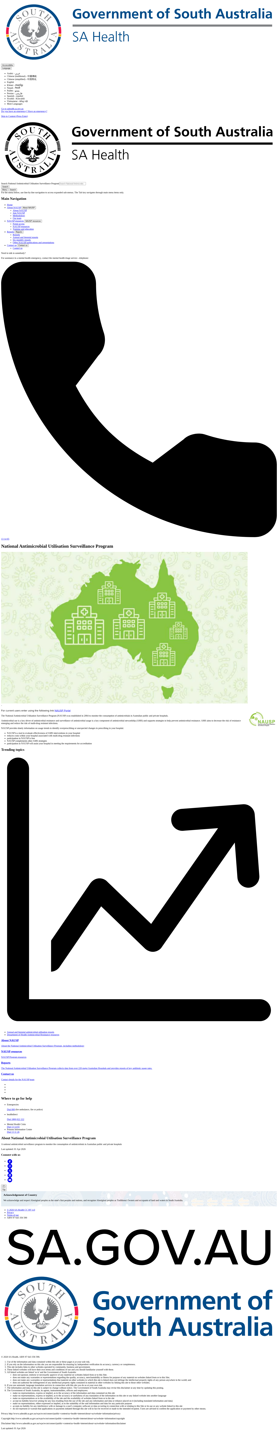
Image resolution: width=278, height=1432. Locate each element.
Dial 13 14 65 (13, 1127)
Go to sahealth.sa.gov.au (12, 108)
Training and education (23, 229)
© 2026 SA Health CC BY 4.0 (21, 1210)
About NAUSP (14, 207)
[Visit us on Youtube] (10, 1179)
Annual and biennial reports (25, 237)
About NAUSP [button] (29, 208)
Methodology (19, 215)
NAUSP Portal (63, 710)
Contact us (12, 245)
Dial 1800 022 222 (15, 1119)
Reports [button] (19, 232)
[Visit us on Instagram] (10, 1166)
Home (10, 205)
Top (3, 1190)
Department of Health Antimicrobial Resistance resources (33, 1034)
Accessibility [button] (7, 65)
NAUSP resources (15, 221)
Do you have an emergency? (14, 111)
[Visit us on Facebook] (10, 1161)
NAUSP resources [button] (33, 221)
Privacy (10, 1212)
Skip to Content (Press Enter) (14, 116)
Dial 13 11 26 (13, 1132)
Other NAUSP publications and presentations (33, 242)
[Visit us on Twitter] (10, 1170)
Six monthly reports (22, 240)
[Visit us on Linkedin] (10, 1175)
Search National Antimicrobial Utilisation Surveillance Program (30, 183)
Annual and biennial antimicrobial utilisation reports (30, 1032)
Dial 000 (11, 1109)
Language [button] (6, 68)
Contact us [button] (23, 245)
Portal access (18, 224)
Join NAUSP (19, 213)
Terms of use (13, 1215)
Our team (17, 218)
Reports (10, 232)
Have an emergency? (37, 111)
